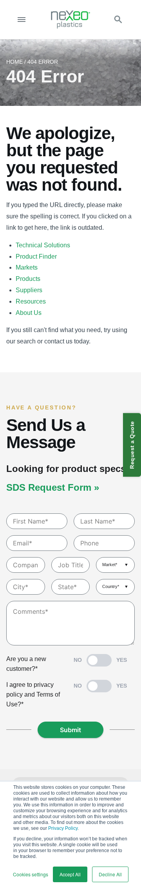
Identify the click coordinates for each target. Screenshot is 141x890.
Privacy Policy (63, 828)
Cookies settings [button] (30, 874)
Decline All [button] (110, 874)
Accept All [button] (70, 874)
